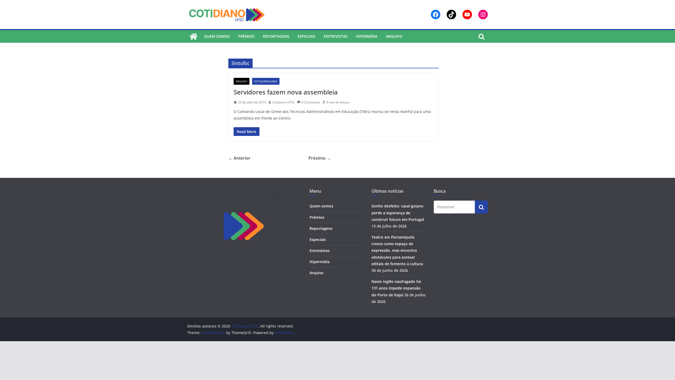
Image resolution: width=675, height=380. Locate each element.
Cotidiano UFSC (283, 102)
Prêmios (246, 36)
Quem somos (217, 36)
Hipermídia (366, 36)
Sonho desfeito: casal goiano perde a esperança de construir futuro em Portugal (398, 212)
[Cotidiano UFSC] (193, 36)
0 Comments (310, 102)
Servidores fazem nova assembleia (286, 92)
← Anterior (239, 158)
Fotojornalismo (265, 81)
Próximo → (319, 158)
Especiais (306, 36)
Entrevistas (336, 36)
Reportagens (276, 36)
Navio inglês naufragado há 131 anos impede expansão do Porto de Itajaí (396, 288)
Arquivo (394, 36)
